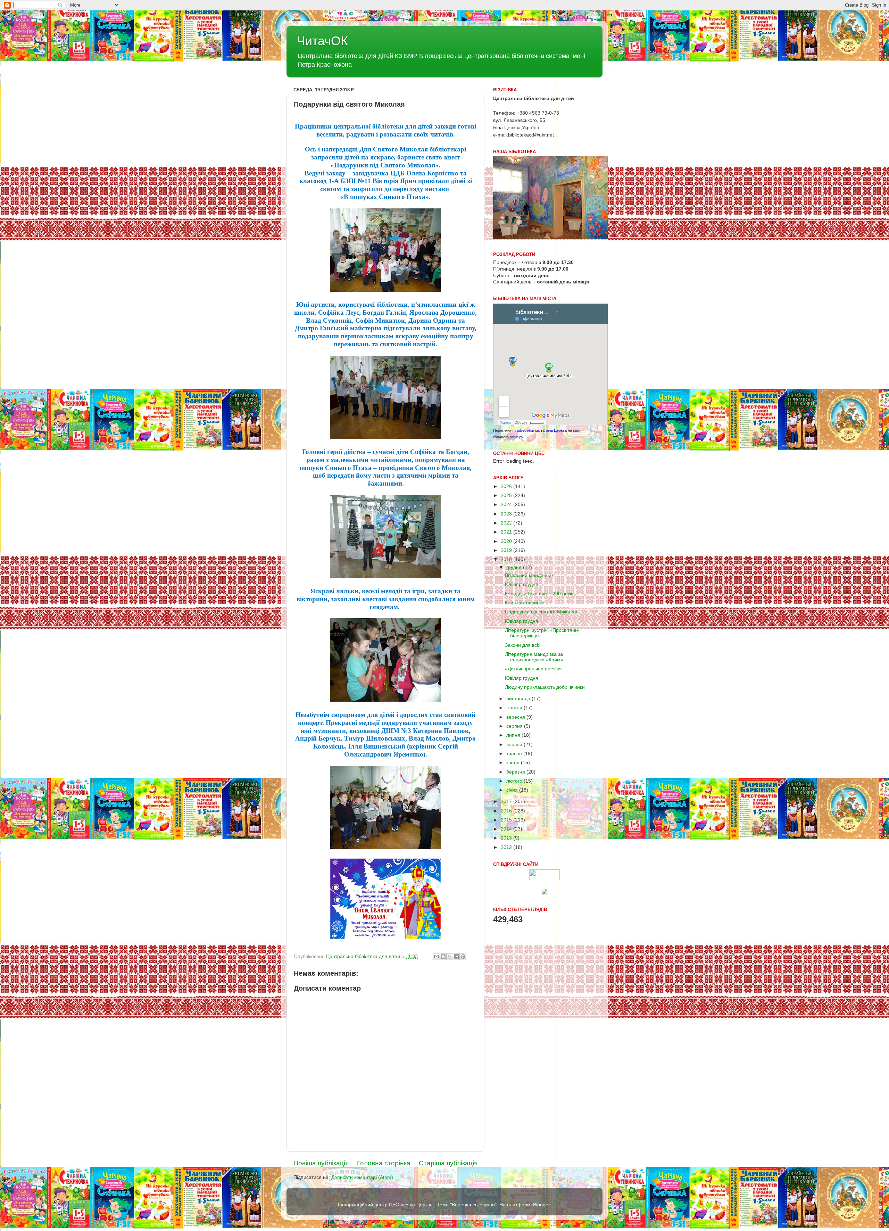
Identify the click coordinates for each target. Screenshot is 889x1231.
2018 (507, 559)
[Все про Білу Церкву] (544, 892)
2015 (507, 820)
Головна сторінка (383, 1163)
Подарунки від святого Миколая (541, 611)
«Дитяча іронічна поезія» (533, 668)
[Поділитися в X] (449, 956)
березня (516, 772)
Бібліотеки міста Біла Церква (542, 430)
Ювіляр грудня (521, 584)
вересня (516, 717)
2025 (507, 495)
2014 (507, 829)
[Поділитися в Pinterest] (462, 956)
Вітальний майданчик (529, 575)
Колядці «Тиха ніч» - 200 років (539, 593)
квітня (513, 762)
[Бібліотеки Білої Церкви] (544, 878)
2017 (507, 801)
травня (514, 753)
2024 (507, 504)
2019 (507, 550)
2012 (507, 847)
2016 (507, 810)
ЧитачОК (322, 41)
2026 (507, 486)
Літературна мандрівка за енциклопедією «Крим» (534, 657)
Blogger (541, 1204)
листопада (519, 698)
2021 (507, 532)
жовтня (515, 707)
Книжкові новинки (525, 602)
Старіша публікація (448, 1163)
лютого (515, 781)
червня (515, 744)
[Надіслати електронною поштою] (436, 956)
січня (512, 790)
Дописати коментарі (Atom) (362, 1177)
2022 (507, 523)
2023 (507, 514)
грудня (514, 567)
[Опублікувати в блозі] (443, 956)
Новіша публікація (321, 1163)
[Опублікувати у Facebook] (456, 956)
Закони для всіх (522, 645)
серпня (515, 726)
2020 (507, 541)
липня (514, 735)
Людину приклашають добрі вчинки (545, 687)
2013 (507, 838)
